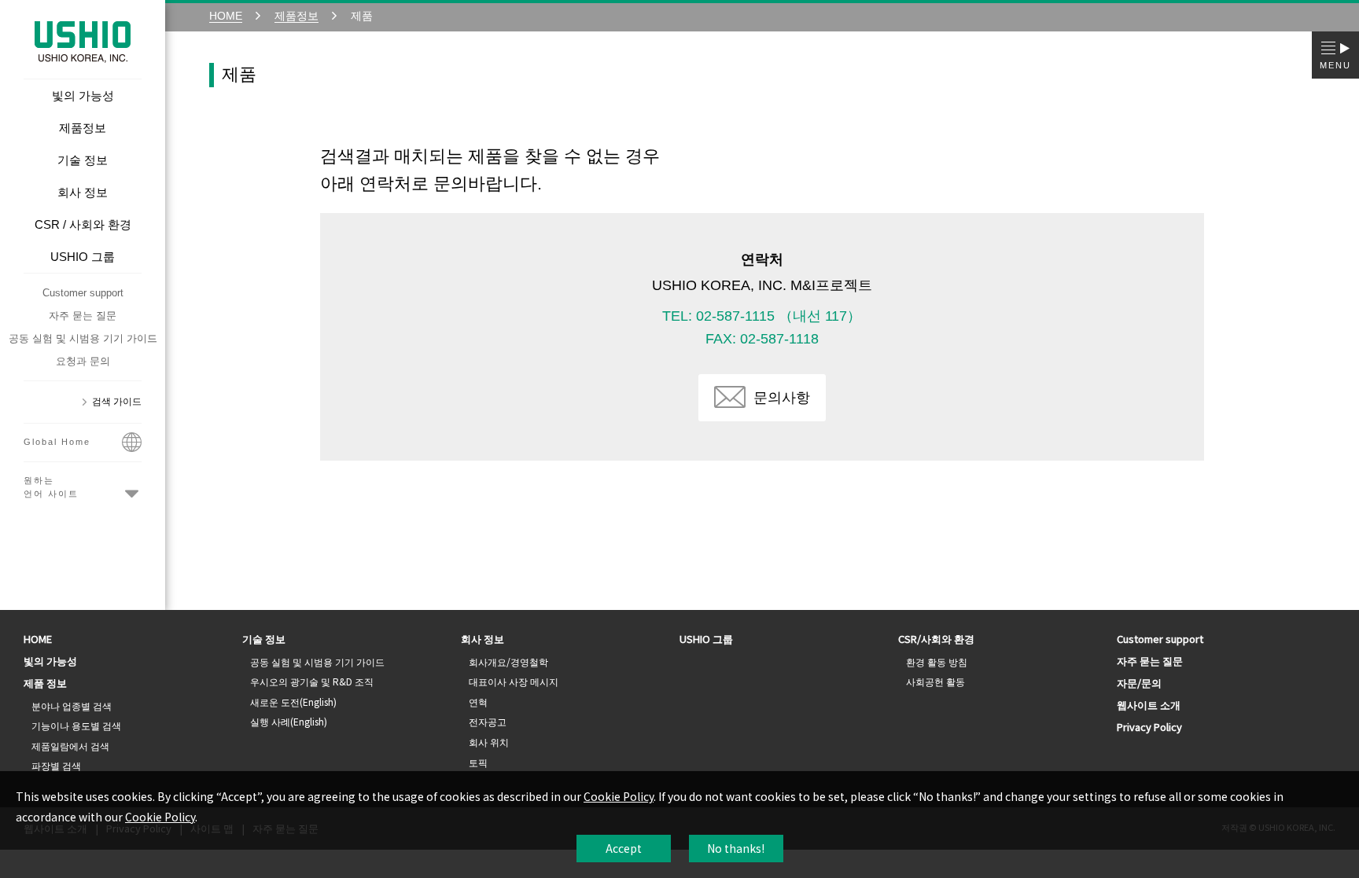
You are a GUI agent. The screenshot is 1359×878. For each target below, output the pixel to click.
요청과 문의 (83, 361)
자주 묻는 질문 (82, 315)
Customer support (82, 293)
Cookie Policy (619, 796)
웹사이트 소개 (1148, 704)
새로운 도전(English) (293, 701)
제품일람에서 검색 (70, 745)
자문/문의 (1139, 682)
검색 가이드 (117, 401)
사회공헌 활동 (935, 681)
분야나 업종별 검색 (71, 705)
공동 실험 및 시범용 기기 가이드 (83, 338)
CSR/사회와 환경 (936, 638)
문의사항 (781, 398)
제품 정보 (45, 682)
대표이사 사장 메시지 (513, 681)
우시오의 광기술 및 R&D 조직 (312, 681)
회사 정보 (482, 638)
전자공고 (487, 721)
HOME (38, 638)
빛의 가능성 (50, 660)
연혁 (478, 701)
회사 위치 (489, 741)
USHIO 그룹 (706, 638)
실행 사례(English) (288, 721)
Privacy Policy (1149, 726)
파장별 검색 (56, 765)
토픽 (478, 762)
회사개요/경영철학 (508, 661)
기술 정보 (263, 638)
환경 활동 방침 (936, 661)
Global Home (57, 441)
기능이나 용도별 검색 (76, 725)
